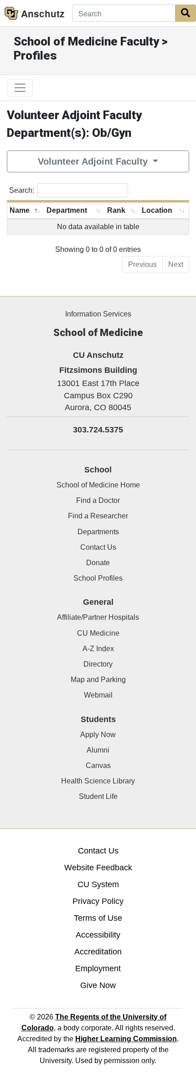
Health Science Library (98, 781)
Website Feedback (98, 867)
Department (66, 210)
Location (157, 210)
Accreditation (98, 951)
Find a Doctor (98, 500)
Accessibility (98, 934)
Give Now (98, 985)
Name (20, 210)
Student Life (98, 796)
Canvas (98, 765)
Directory (98, 664)
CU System (98, 884)
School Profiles (98, 578)
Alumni (98, 750)
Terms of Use (98, 918)
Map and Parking (98, 679)
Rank (116, 210)
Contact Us (98, 547)
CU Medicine (98, 633)
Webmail (98, 695)
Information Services (98, 314)
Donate (98, 563)
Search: (21, 190)
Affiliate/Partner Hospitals (98, 617)
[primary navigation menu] (20, 88)
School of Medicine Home (98, 485)
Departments (98, 532)
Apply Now (98, 734)
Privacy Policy (98, 901)
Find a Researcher (98, 516)
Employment (98, 968)
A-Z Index (98, 648)
